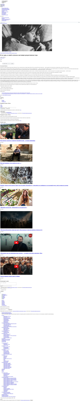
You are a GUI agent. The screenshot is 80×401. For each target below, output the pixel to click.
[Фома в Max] (3, 298)
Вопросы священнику (5, 11)
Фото (3, 370)
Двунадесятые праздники (7, 324)
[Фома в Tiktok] (3, 296)
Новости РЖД (4, 341)
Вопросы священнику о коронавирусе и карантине (11, 381)
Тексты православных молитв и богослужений (8, 396)
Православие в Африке (7, 363)
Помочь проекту (3, 111)
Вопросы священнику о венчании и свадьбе (10, 378)
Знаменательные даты (7, 346)
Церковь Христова (4, 394)
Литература (5, 356)
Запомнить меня (3, 289)
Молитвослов (4, 12)
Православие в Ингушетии (7, 366)
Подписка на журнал (5, 14)
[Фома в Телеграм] (3, 295)
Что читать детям (6, 336)
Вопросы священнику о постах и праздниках (10, 326)
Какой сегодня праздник (5, 17)
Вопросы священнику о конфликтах (9, 382)
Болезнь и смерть (6, 350)
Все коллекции (4, 20)
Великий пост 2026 (6, 374)
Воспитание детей (4, 333)
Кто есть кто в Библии (7, 317)
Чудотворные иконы (6, 330)
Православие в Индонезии (7, 367)
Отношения (3, 338)
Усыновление (4, 101)
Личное (3, 100)
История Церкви (6, 347)
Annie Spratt (6, 51)
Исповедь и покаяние (7, 388)
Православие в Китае (7, 368)
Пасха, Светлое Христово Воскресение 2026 (10, 323)
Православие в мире (5, 362)
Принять (32, 400)
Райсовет (3, 18)
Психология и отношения (5, 9)
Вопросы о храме (6, 385)
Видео (3, 371)
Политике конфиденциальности (25, 400)
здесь (20, 120)
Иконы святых (6, 329)
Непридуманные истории (5, 8)
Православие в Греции (7, 365)
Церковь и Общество (5, 395)
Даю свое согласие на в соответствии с (16, 113)
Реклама (3, 301)
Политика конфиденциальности (6, 312)
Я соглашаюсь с (6, 112)
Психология (3, 349)
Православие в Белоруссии (7, 364)
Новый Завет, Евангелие (7, 316)
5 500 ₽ (1, 106)
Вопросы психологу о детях (8, 337)
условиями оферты (8, 112)
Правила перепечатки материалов (7, 313)
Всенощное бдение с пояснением (8, 393)
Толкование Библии (6, 320)
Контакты (3, 302)
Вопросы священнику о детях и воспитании (10, 335)
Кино (4, 359)
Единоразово (3, 108)
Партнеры (3, 304)
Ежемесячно (8, 108)
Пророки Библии (6, 319)
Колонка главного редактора (6, 339)
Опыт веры (5, 343)
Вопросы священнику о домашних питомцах (10, 380)
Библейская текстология (7, 318)
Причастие (5, 387)
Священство (5, 391)
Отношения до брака (7, 352)
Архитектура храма (6, 331)
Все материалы (4, 13)
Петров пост (5, 375)
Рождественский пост (7, 373)
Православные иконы (5, 327)
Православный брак (6, 353)
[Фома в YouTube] (3, 297)
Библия (3, 315)
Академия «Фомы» (4, 10)
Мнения (3, 369)
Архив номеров (4, 305)
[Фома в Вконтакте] (4, 294)
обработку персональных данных (12, 113)
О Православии (6, 345)
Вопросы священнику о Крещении (9, 383)
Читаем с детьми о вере (5, 19)
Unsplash (10, 51)
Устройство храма (6, 332)
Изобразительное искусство (8, 358)
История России (6, 348)
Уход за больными (6, 351)
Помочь (3, 4)
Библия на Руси (6, 321)
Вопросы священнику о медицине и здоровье (10, 384)
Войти (6, 23)
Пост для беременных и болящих (8, 376)
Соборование (5, 390)
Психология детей (6, 334)
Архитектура (5, 355)
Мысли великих (6, 361)
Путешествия (4, 340)
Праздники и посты (5, 372)
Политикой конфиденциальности (27, 113)
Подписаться (10, 309)
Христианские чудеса (7, 344)
